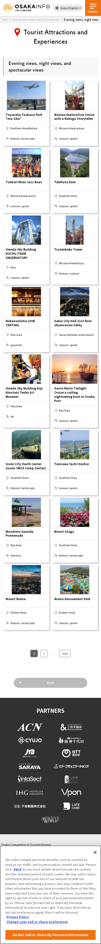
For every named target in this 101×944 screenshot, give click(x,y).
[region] (50, 895)
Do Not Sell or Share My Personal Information (50, 934)
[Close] (95, 852)
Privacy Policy (17, 917)
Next (65, 653)
